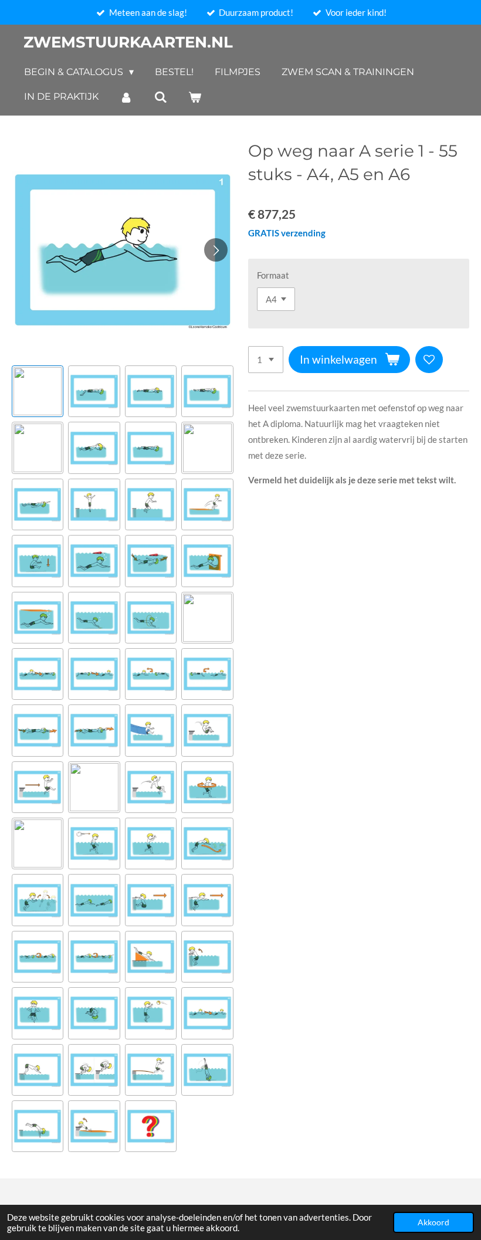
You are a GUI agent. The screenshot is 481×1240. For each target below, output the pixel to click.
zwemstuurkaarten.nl (128, 42)
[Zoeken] (160, 97)
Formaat (273, 275)
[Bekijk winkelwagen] (195, 97)
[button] (37, 391)
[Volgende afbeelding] (216, 250)
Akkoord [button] (433, 1222)
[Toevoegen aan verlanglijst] (429, 360)
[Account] (126, 97)
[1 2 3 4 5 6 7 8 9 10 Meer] (265, 360)
